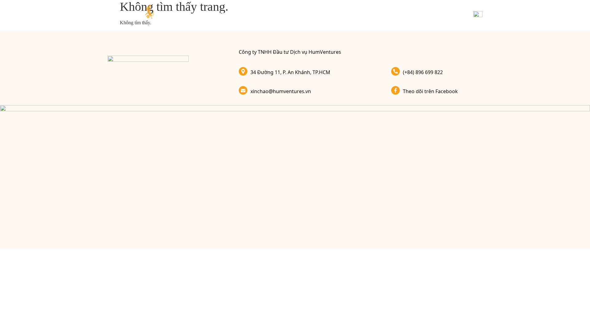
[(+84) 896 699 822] (395, 71)
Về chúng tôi (433, 13)
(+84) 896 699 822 (423, 72)
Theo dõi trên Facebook (430, 91)
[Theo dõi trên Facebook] (395, 90)
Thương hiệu (212, 13)
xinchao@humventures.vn (280, 91)
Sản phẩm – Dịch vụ (259, 13)
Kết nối (401, 13)
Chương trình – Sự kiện (319, 13)
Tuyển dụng (370, 13)
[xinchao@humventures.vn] (243, 90)
